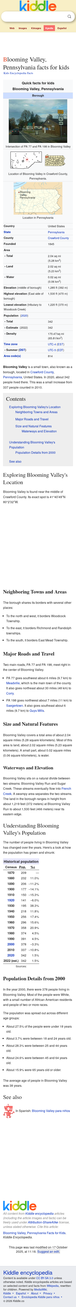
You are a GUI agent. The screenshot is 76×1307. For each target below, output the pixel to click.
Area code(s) (12, 356)
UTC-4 (52, 344)
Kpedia (49, 28)
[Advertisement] (38, 43)
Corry (10, 693)
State (7, 232)
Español (61, 28)
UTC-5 (52, 350)
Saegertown (14, 705)
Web (12, 28)
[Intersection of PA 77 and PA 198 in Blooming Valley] (38, 120)
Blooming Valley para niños (51, 1110)
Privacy (47, 1293)
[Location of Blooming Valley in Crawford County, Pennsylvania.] (38, 160)
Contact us (10, 1297)
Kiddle (7, 1293)
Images (23, 28)
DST (22, 350)
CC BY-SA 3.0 (44, 1278)
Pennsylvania (56, 232)
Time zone (11, 344)
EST (60, 344)
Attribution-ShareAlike (43, 1222)
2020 (24, 315)
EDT (60, 350)
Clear (61, 16)
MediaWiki (40, 1289)
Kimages (36, 28)
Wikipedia (53, 1286)
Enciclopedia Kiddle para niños (40, 1297)
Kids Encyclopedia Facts (18, 73)
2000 (10, 944)
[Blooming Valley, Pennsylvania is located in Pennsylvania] (38, 198)
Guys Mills (37, 710)
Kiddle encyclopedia (39, 1213)
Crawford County (58, 238)
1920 (10, 900)
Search (69, 16)
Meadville (13, 683)
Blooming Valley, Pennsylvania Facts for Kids (34, 1233)
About (34, 1293)
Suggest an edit (48, 1251)
